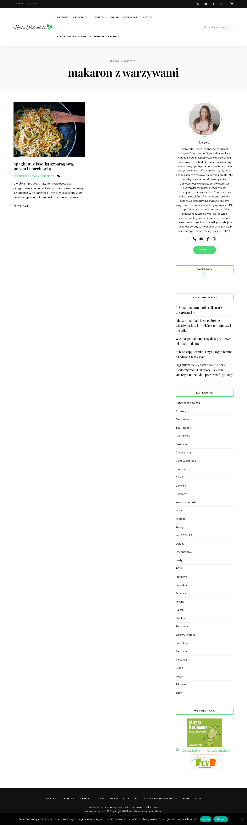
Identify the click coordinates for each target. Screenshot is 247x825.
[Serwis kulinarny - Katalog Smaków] (204, 750)
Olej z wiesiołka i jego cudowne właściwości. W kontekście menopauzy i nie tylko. (203, 325)
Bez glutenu (183, 419)
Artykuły (79, 17)
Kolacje (180, 527)
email (206, 4)
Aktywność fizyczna (188, 403)
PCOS (179, 568)
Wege (179, 676)
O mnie (18, 3)
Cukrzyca (181, 444)
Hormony (181, 494)
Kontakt (34, 3)
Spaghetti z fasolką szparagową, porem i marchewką (44, 166)
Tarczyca (181, 651)
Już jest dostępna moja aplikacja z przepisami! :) (199, 310)
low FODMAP (184, 535)
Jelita (179, 510)
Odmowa (220, 819)
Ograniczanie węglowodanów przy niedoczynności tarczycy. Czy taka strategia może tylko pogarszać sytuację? (204, 370)
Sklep (112, 36)
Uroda (179, 668)
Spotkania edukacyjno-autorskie (80, 36)
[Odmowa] (242, 819)
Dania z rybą (183, 452)
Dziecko (180, 477)
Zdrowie (181, 684)
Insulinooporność (186, 502)
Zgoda (206, 819)
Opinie (115, 17)
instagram (221, 4)
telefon (198, 4)
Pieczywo (181, 577)
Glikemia (181, 486)
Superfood (182, 643)
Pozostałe (182, 585)
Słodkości (181, 618)
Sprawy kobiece (185, 635)
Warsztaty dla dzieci (138, 17)
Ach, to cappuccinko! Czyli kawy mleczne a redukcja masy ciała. (204, 354)
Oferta (98, 17)
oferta (204, 249)
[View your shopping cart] (232, 4)
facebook (213, 4)
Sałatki (180, 610)
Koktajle (180, 519)
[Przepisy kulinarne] (204, 732)
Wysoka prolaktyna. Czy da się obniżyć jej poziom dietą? (203, 341)
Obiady (35, 176)
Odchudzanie (184, 552)
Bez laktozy (183, 436)
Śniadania (182, 626)
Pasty (179, 560)
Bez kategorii (184, 428)
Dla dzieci (21, 176)
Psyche (180, 601)
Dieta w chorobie (186, 461)
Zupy (179, 693)
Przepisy (63, 17)
